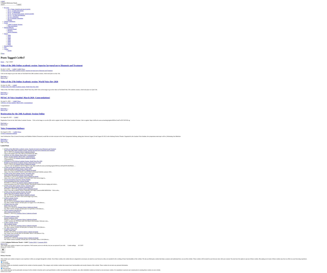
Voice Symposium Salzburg (12, 128)
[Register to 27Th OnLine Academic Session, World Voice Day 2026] (23, 161)
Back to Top (4, 78)
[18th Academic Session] (11, 222)
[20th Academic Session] (11, 198)
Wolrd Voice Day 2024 (10, 205)
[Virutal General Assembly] (11, 235)
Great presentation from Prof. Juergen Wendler (16, 181)
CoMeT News (21, 69)
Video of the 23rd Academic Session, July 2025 (17, 193)
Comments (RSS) (42, 242)
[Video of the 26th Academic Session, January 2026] (18, 167)
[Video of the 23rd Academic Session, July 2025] (17, 192)
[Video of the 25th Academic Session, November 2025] (19, 173)
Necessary (5, 262)
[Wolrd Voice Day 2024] (11, 204)
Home (2, 62)
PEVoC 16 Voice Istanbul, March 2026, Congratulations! (25, 98)
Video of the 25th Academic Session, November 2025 (18, 175)
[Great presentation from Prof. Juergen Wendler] (17, 179)
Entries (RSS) (33, 242)
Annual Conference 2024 (11, 218)
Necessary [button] (3, 260)
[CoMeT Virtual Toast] (10, 228)
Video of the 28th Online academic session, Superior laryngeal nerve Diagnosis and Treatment (42, 65)
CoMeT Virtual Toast (10, 230)
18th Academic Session (10, 224)
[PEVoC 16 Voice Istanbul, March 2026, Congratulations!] (17, 103)
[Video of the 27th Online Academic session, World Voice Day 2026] (19, 86)
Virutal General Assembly (11, 236)
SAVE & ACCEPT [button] (6, 271)
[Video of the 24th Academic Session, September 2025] (19, 185)
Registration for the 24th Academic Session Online (23, 114)
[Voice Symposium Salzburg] (9, 133)
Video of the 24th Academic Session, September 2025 (18, 187)
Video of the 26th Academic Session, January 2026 (18, 169)
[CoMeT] (2, 53)
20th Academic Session (10, 199)
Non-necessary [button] (5, 266)
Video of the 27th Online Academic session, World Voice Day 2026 (29, 81)
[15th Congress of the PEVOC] (13, 210)
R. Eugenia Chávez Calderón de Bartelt (24, 152)
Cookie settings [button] (72, 245)
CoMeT (3, 1)
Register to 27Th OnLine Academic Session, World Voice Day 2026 (22, 162)
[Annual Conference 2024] (11, 216)
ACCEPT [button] (80, 245)
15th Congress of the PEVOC (12, 212)
